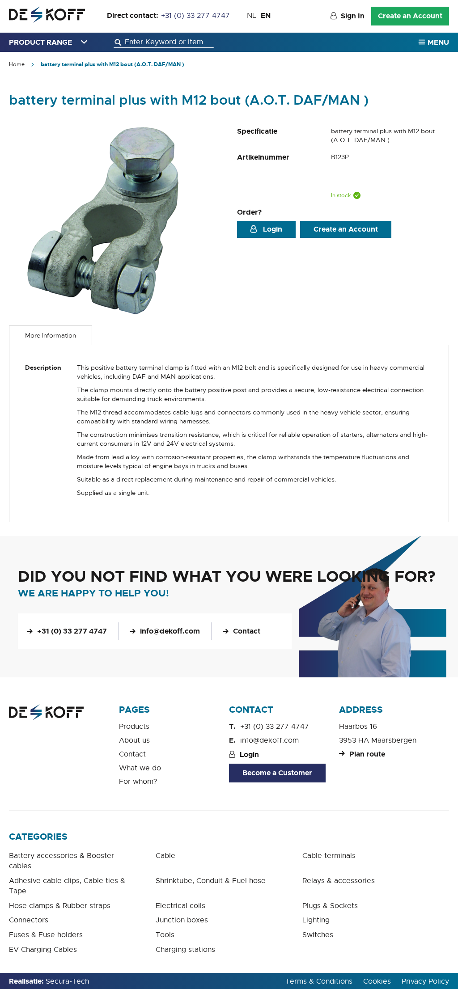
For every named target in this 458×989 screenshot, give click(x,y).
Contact (246, 631)
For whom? (138, 781)
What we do (140, 768)
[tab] (50, 335)
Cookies (377, 981)
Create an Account (410, 16)
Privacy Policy (425, 981)
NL (251, 15)
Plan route (367, 754)
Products (134, 726)
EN (266, 15)
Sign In (353, 16)
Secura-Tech (67, 981)
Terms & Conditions (318, 981)
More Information (50, 335)
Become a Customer (277, 773)
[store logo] (47, 14)
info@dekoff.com (170, 631)
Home (17, 64)
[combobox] (164, 42)
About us (134, 740)
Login (271, 229)
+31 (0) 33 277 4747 (195, 15)
